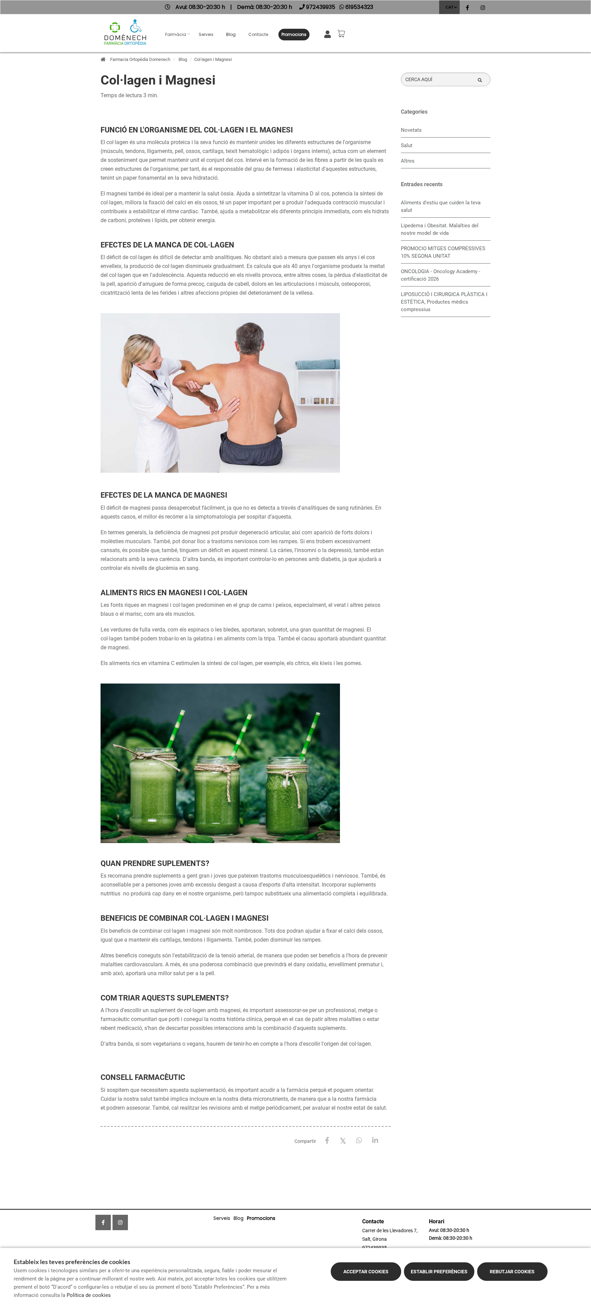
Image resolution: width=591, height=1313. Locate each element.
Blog (231, 34)
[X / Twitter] (343, 1140)
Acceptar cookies (366, 1271)
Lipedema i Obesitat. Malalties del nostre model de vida (439, 229)
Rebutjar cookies (512, 1271)
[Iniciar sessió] (329, 33)
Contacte (258, 34)
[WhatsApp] (359, 1140)
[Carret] (342, 33)
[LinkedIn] (375, 1140)
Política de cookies (89, 1295)
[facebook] (467, 8)
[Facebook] (327, 1140)
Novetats (411, 130)
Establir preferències (439, 1271)
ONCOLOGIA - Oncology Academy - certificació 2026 (440, 275)
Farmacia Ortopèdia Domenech (140, 59)
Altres (408, 161)
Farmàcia (175, 34)
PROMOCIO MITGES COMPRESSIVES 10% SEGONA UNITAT (443, 252)
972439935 (374, 1247)
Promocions (293, 34)
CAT (450, 7)
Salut (406, 145)
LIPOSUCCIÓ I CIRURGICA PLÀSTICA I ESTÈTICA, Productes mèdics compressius (444, 302)
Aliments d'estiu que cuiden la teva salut (441, 206)
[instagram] (482, 8)
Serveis (206, 34)
